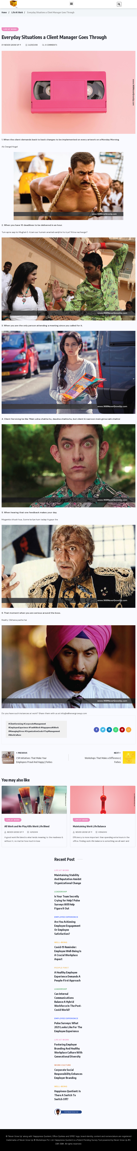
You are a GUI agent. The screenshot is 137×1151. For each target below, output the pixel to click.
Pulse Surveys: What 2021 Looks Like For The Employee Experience (68, 1027)
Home (4, 12)
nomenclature (111, 1136)
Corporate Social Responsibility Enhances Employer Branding (68, 1073)
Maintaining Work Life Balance (89, 826)
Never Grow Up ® (15, 832)
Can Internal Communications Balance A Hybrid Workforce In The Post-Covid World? (67, 1001)
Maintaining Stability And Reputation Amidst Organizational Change (67, 879)
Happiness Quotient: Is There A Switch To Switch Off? (67, 1095)
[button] (71, 3)
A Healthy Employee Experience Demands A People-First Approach (67, 976)
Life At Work (17, 12)
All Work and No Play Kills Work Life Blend (26, 826)
